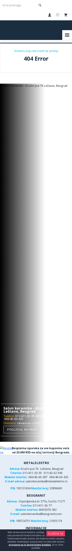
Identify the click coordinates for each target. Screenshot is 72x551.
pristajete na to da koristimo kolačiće (30, 544)
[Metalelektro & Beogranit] (17, 25)
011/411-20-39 (24, 416)
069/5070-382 (48, 510)
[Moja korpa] (65, 15)
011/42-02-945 (53, 473)
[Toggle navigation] (67, 35)
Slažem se (55, 533)
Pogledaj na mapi (22, 429)
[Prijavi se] (49, 15)
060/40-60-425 (13, 419)
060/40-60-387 (45, 416)
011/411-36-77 (42, 505)
